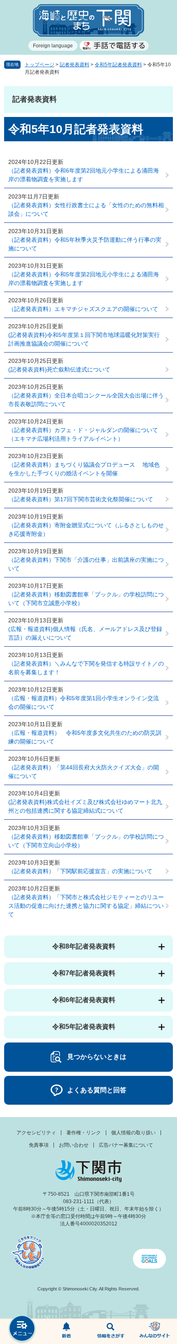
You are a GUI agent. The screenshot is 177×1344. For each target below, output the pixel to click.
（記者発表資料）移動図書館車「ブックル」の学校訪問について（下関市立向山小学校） (86, 840)
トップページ (39, 65)
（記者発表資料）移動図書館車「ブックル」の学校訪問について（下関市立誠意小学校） (86, 598)
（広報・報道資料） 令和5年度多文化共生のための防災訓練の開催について (84, 737)
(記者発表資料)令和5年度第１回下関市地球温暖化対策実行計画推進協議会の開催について (84, 339)
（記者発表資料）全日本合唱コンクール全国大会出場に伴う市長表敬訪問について (86, 399)
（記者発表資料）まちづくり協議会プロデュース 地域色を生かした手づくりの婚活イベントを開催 (84, 469)
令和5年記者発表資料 (118, 65)
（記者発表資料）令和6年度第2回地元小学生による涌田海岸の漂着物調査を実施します (83, 174)
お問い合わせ (73, 1145)
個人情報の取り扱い (133, 1132)
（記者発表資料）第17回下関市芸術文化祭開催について (80, 499)
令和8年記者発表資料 (83, 946)
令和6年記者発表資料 (83, 999)
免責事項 (39, 1145)
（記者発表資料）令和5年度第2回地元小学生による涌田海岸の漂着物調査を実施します (83, 278)
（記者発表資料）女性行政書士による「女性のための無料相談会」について (86, 209)
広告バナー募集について (126, 1145)
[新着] (66, 1331)
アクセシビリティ (36, 1132)
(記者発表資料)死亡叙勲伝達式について (59, 369)
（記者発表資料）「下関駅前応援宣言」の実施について (80, 871)
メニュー (22, 1329)
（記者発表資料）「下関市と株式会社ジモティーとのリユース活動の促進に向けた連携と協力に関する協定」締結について (86, 906)
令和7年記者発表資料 (83, 973)
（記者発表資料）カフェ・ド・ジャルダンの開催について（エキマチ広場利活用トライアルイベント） (83, 434)
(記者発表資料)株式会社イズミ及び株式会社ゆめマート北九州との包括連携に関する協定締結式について (85, 806)
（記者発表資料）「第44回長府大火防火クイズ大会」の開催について (83, 771)
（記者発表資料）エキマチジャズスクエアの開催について (83, 309)
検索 (110, 1331)
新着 (66, 1331)
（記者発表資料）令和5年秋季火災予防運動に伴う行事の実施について (84, 244)
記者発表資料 (74, 65)
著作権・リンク (83, 1132)
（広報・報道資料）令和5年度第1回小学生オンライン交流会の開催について (83, 702)
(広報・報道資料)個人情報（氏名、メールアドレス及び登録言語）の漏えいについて (85, 633)
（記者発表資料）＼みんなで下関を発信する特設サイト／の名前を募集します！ (86, 668)
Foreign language (53, 46)
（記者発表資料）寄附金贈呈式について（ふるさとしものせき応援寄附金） (86, 529)
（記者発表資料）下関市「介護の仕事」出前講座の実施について (86, 564)
